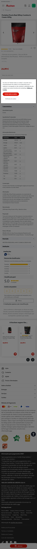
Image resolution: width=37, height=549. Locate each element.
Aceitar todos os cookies (11, 94)
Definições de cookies (10, 99)
